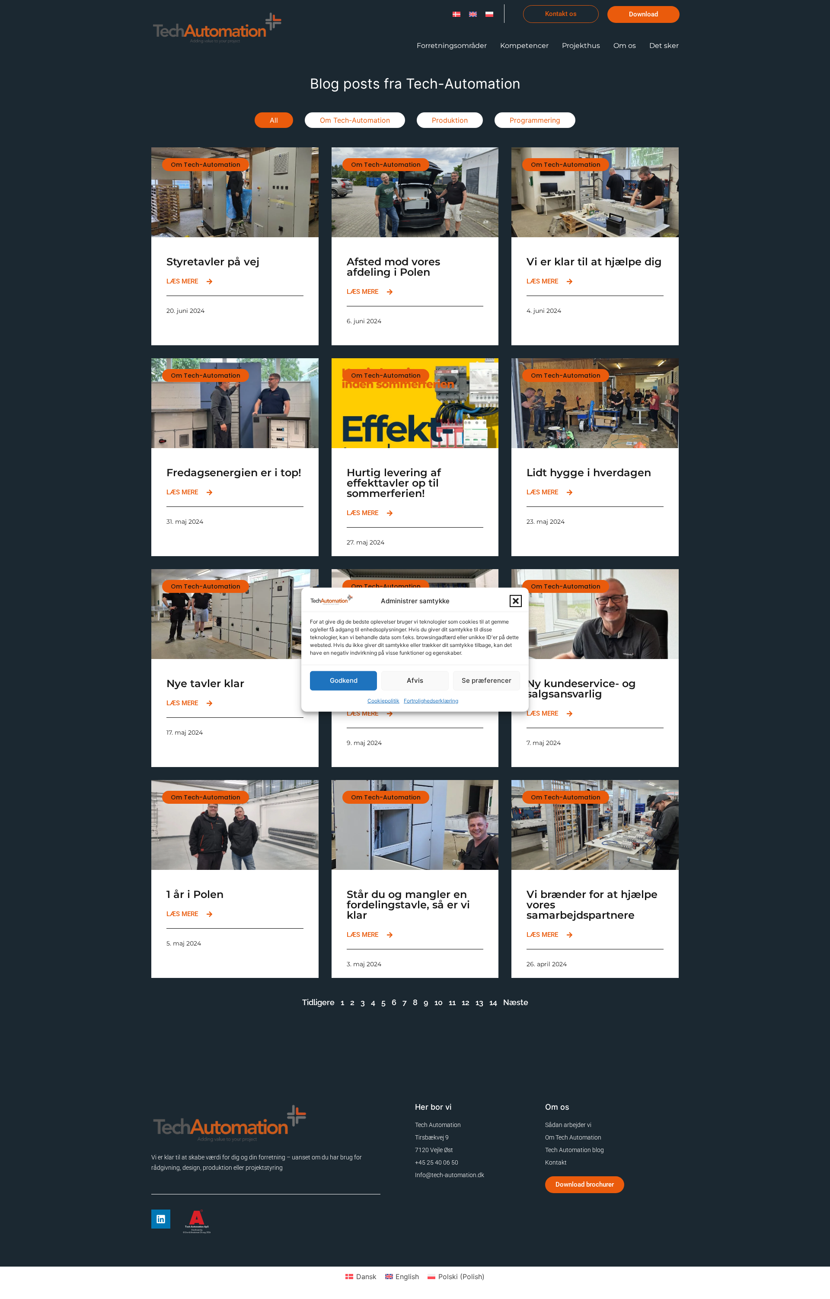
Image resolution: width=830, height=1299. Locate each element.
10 (438, 1002)
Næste (515, 1002)
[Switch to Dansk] (456, 13)
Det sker (664, 45)
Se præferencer (486, 680)
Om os (624, 45)
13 (479, 1002)
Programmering (535, 120)
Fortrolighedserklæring (431, 700)
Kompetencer (524, 45)
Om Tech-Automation (355, 120)
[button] (515, 601)
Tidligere (318, 1002)
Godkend (344, 680)
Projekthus (581, 45)
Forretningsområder (452, 45)
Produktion (450, 120)
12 (465, 1002)
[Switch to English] (473, 13)
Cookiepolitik (383, 700)
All (274, 120)
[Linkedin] (160, 1219)
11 (452, 1002)
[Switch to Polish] (489, 13)
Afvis (415, 680)
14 (493, 1002)
